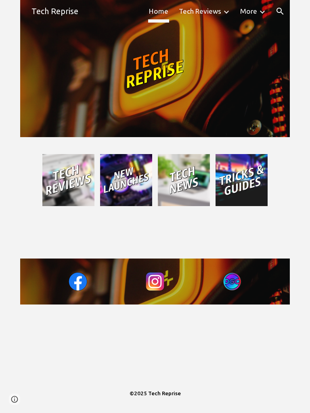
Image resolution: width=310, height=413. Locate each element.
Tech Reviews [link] (200, 11)
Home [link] (158, 11)
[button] (280, 11)
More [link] (248, 11)
